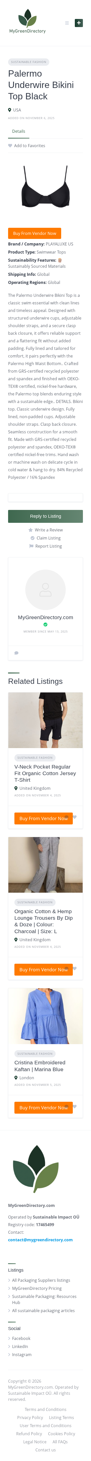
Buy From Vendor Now (34, 233)
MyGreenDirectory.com (45, 617)
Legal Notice (35, 1442)
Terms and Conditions (45, 1409)
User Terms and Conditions (46, 1425)
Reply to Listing (45, 516)
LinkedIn (20, 1346)
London (26, 1078)
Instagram (22, 1354)
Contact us (45, 1450)
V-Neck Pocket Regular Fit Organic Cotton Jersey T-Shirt (45, 773)
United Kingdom (35, 788)
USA (17, 110)
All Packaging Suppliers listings (41, 1280)
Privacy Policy (30, 1417)
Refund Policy (29, 1433)
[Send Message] (16, 653)
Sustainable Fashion (28, 62)
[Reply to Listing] (66, 817)
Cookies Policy (61, 1433)
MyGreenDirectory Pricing (37, 1288)
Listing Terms (61, 1417)
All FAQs (60, 1442)
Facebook (21, 1338)
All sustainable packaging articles (43, 1310)
